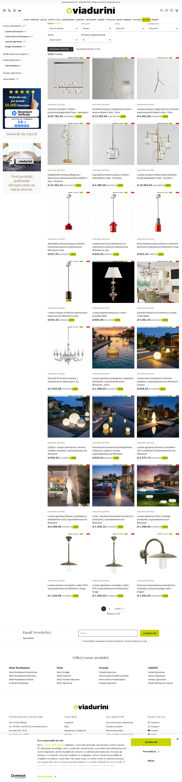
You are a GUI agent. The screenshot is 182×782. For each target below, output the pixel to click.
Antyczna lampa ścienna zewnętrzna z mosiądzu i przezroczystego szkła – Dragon (156, 588)
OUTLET (146, 20)
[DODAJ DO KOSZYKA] (82, 199)
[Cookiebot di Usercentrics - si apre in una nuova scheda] (18, 776)
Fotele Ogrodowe (12, 60)
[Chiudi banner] (178, 739)
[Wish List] (82, 71)
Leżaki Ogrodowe (156, 672)
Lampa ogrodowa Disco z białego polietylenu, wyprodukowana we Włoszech (153, 519)
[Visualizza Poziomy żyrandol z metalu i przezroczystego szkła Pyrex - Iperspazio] (82, 64)
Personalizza (149, 751)
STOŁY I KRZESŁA (31, 20)
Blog (66, 726)
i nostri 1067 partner (54, 745)
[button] (63, 28)
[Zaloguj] (166, 10)
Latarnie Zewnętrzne (15, 32)
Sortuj (50, 35)
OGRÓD (100, 20)
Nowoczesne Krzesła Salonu (112, 679)
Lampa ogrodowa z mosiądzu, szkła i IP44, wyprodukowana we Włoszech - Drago (110, 588)
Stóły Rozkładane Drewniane (22, 676)
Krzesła (103, 667)
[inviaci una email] (4, 10)
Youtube (154, 730)
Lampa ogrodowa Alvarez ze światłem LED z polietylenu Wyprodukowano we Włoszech (156, 450)
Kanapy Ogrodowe (13, 73)
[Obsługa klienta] (9, 10)
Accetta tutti (151, 742)
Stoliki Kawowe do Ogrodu (16, 54)
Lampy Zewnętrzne (14, 26)
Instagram (155, 726)
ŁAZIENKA (79, 20)
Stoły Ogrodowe (64, 683)
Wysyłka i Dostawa (114, 726)
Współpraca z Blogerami (75, 730)
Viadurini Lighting (60, 49)
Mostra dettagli (44, 776)
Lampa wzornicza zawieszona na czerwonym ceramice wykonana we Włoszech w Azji (110, 246)
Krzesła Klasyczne (107, 672)
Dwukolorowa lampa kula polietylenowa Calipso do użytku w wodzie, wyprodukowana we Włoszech (112, 450)
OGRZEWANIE (68, 20)
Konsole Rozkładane (18, 683)
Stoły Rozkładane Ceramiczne (23, 672)
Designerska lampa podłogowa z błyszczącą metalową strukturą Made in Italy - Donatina (67, 178)
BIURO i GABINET (124, 20)
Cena (116, 23)
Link (144, 641)
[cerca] (161, 10)
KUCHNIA (137, 20)
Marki (50, 23)
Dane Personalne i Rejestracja (119, 723)
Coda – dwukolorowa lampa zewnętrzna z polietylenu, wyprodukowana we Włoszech (113, 519)
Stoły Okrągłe (63, 672)
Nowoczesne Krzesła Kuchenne (114, 676)
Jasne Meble (10, 79)
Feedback (68, 723)
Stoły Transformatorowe (68, 679)
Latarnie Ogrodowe (15, 42)
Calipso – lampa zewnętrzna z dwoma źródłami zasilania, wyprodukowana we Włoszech (67, 450)
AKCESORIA (90, 20)
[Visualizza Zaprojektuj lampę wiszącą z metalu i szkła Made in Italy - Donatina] (127, 130)
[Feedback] (14, 10)
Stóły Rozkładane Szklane (21, 679)
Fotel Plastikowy (13, 66)
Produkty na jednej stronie (93, 35)
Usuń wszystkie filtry (88, 49)
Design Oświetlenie (15, 47)
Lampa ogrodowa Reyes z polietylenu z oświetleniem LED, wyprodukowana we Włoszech (67, 519)
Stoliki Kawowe (64, 676)
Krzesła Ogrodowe (107, 683)
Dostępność (154, 23)
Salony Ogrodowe (156, 676)
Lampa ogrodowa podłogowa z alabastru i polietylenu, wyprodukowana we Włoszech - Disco (113, 381)
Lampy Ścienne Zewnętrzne (19, 37)
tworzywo (85, 23)
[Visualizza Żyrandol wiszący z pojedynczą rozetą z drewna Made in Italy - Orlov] (127, 64)
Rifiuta (151, 761)
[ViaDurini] (90, 10)
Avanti (118, 609)
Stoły (60, 667)
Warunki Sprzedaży (114, 730)
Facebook (155, 723)
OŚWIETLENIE (54, 20)
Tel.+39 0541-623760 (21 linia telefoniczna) (28, 726)
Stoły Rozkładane (19, 667)
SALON (43, 20)
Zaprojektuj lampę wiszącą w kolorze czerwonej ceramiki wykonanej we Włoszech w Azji (66, 246)
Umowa (154, 20)
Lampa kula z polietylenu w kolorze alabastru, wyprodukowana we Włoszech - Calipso (158, 381)
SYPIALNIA (110, 20)
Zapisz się (150, 633)
